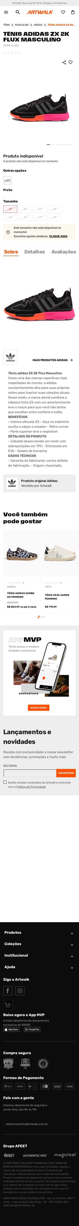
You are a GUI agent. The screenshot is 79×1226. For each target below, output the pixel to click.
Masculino (22, 24)
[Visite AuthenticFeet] (35, 1156)
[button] (18, 12)
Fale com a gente (18, 1098)
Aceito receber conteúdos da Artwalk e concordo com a (39, 785)
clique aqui (58, 236)
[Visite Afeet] (9, 1157)
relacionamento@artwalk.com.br (27, 1124)
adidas (38, 24)
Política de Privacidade (31, 787)
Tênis (6, 24)
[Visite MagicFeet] (65, 1157)
